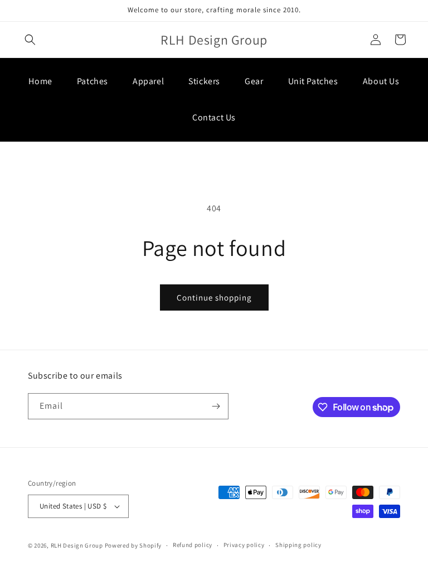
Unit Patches (313, 81)
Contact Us (214, 117)
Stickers (204, 81)
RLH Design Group (77, 545)
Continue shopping (214, 297)
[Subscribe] (215, 406)
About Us (381, 81)
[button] (30, 39)
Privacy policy (244, 545)
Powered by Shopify (133, 545)
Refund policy (192, 545)
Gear (254, 81)
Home (40, 81)
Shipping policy (298, 545)
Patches (92, 81)
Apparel (148, 81)
